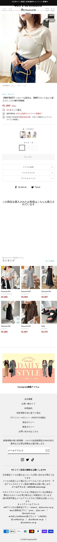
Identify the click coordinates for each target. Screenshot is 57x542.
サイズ (28, 142)
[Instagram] (22, 459)
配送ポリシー (28, 427)
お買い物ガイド (28, 404)
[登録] (47, 450)
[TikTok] (32, 459)
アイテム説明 (28, 167)
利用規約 (28, 408)
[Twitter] (27, 459)
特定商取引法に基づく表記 (28, 413)
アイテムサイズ (28, 173)
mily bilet (8, 94)
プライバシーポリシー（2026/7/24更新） (28, 418)
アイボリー (22, 135)
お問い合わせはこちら (28, 431)
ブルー (34, 135)
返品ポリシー (28, 422)
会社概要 (28, 399)
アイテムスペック (28, 178)
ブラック (28, 135)
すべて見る (50, 261)
